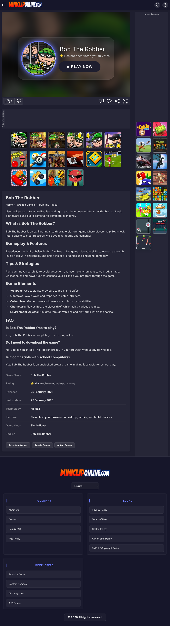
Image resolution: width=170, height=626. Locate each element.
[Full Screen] (125, 101)
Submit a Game (17, 574)
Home (9, 204)
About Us (14, 509)
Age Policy (14, 538)
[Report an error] (101, 101)
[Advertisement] (67, 118)
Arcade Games (26, 204)
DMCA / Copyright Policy (105, 548)
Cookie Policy (99, 529)
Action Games (64, 445)
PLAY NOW (80, 66)
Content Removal (18, 583)
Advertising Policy (102, 538)
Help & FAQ (15, 529)
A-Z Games (15, 603)
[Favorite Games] (157, 5)
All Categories (16, 593)
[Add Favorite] (109, 101)
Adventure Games (18, 445)
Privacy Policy (99, 509)
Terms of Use (99, 519)
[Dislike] (18, 101)
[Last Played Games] (165, 5)
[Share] (117, 101)
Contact (13, 519)
